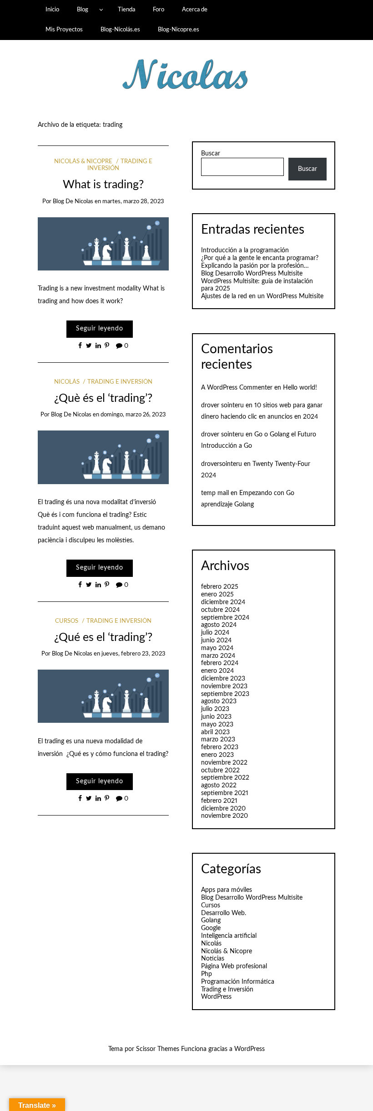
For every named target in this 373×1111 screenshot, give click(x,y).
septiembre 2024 (225, 618)
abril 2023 (215, 732)
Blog (82, 9)
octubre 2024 (220, 610)
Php (206, 974)
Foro (158, 9)
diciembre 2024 (223, 602)
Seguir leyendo (99, 328)
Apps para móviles (226, 890)
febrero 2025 (219, 587)
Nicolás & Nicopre (83, 162)
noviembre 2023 (224, 686)
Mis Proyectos (64, 29)
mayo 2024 (217, 648)
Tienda (126, 9)
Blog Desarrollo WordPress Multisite (251, 273)
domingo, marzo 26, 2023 (133, 415)
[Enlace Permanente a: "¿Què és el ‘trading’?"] (103, 457)
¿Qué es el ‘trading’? (103, 637)
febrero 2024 (219, 663)
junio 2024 (216, 640)
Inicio (52, 9)
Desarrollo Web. (223, 913)
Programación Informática (237, 982)
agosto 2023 (219, 701)
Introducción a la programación (245, 250)
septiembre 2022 (225, 778)
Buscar (210, 153)
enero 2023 (217, 755)
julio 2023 (215, 709)
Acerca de (194, 9)
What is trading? (103, 184)
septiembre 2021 (224, 793)
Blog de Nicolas (73, 202)
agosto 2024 (219, 625)
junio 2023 (216, 717)
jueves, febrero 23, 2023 (133, 654)
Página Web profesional (234, 966)
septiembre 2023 (225, 694)
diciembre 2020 (223, 809)
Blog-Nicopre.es (178, 29)
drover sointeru (222, 405)
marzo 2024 (218, 656)
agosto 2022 (219, 785)
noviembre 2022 (224, 763)
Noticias (212, 959)
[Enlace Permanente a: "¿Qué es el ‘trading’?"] (103, 696)
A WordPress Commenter (236, 388)
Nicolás (67, 382)
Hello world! (300, 388)
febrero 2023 (219, 747)
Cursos (66, 621)
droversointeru (221, 464)
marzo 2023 (218, 739)
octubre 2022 (220, 770)
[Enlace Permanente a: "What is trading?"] (103, 243)
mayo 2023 (217, 724)
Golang (211, 920)
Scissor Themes (157, 1049)
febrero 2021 (219, 801)
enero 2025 (217, 594)
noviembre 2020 (224, 816)
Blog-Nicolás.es (120, 29)
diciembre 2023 (223, 679)
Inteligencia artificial (229, 936)
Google (211, 928)
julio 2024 (215, 633)
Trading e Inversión (119, 382)
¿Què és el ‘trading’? (103, 398)
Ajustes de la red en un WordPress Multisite (262, 296)
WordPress (216, 997)
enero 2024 (217, 671)
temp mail (215, 493)
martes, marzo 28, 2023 (133, 202)
